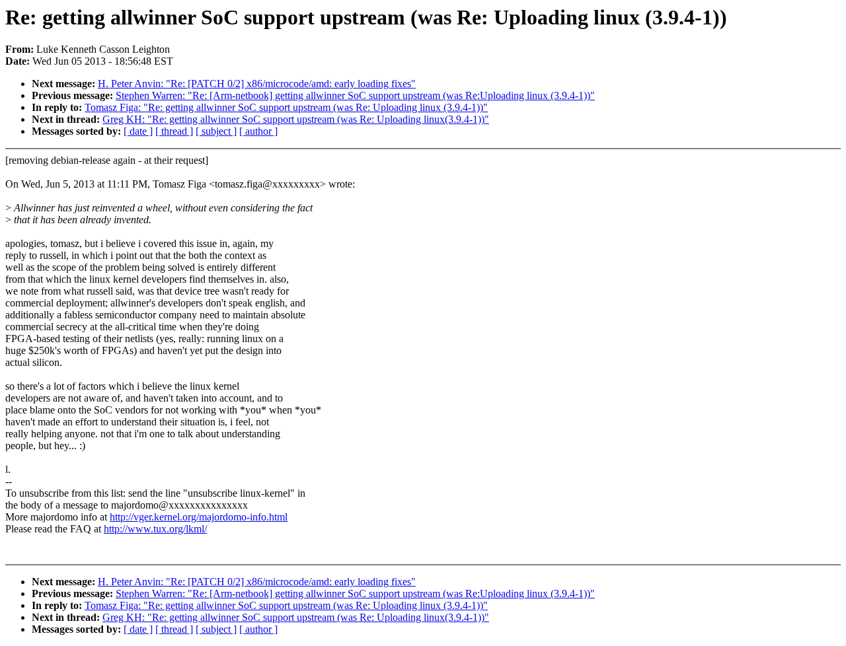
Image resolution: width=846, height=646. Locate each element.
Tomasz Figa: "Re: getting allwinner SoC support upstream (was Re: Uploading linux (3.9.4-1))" (286, 107)
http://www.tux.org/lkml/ (155, 528)
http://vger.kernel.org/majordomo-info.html (199, 516)
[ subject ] (216, 131)
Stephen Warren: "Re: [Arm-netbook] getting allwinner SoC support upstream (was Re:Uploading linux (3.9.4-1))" (355, 95)
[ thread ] (174, 131)
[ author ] (258, 131)
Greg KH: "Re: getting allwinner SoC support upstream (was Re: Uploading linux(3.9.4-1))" (295, 119)
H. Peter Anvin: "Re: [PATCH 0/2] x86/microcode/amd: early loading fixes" (257, 83)
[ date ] (138, 131)
